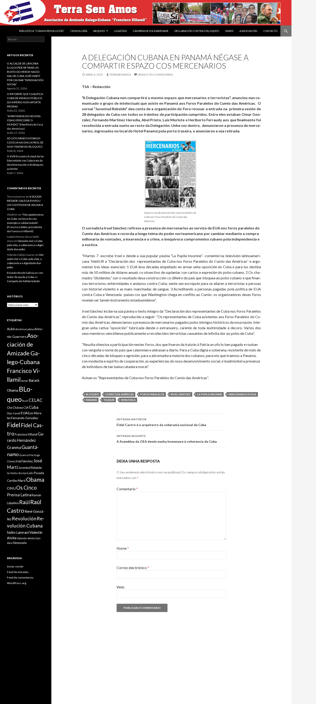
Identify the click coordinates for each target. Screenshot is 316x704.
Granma (14, 447)
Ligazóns (120, 30)
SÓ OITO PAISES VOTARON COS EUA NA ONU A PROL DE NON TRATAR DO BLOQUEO (25, 142)
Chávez (18, 407)
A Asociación (248, 30)
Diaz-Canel (13, 413)
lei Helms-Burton (17, 473)
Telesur (108, 399)
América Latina (24, 329)
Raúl (24, 502)
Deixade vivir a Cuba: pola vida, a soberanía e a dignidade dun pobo (25, 245)
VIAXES (229, 30)
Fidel (13, 425)
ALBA (11, 329)
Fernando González (24, 418)
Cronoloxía (78, 30)
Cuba (33, 407)
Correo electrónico (133, 567)
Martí (22, 480)
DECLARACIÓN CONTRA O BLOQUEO (196, 30)
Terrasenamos (120, 74)
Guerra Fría (26, 455)
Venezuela (128, 399)
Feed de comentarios (20, 577)
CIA (25, 407)
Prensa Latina (19, 494)
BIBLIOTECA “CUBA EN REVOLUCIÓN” (41, 30)
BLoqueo (92, 394)
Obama (35, 479)
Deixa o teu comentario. (156, 74)
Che (9, 407)
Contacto (270, 30)
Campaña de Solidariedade (150, 30)
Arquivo (99, 30)
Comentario (127, 489)
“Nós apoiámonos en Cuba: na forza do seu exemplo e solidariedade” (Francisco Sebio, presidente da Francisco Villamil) (25, 223)
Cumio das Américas (119, 394)
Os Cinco (26, 488)
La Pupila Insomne (209, 394)
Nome (123, 548)
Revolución (24, 518)
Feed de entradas (18, 572)
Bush (25, 400)
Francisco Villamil (26, 434)
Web (120, 587)
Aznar (24, 380)
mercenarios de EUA (242, 394)
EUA (24, 413)
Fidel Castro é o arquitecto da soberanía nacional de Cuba (161, 422)
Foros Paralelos (152, 394)
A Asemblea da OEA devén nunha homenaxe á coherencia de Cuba (167, 438)
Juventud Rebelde (30, 467)
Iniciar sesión (15, 566)
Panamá (91, 399)
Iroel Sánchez (181, 394)
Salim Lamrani (18, 532)
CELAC (36, 400)
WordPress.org (16, 583)
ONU (11, 488)
